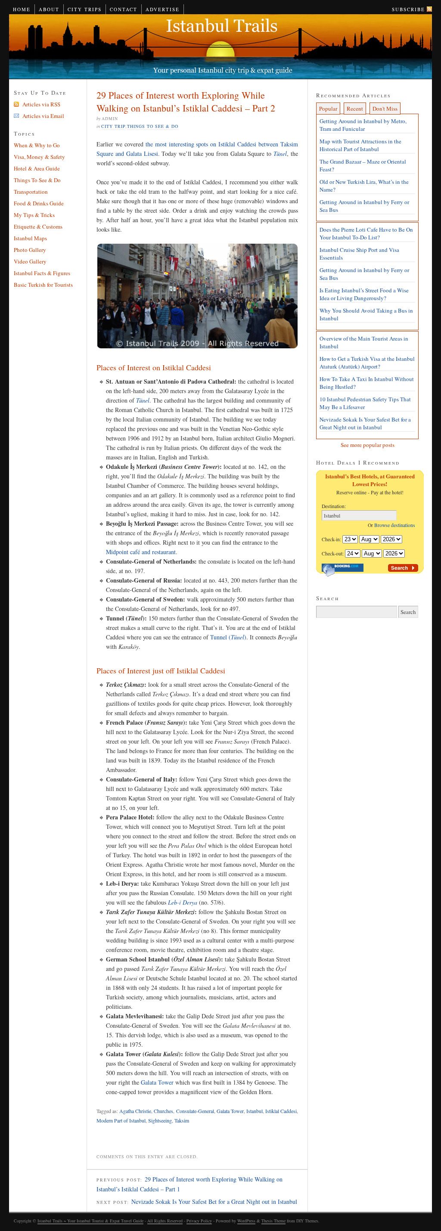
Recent (355, 108)
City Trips (85, 9)
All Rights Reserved (165, 1221)
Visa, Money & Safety (39, 157)
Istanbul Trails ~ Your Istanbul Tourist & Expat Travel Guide (220, 47)
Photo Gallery (30, 250)
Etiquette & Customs (38, 226)
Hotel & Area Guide (37, 168)
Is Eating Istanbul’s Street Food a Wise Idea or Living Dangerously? (364, 294)
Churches (163, 1110)
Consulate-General (195, 1110)
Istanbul (254, 1110)
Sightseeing (160, 1120)
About (49, 9)
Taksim (181, 1120)
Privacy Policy (199, 1221)
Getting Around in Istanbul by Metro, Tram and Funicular (363, 125)
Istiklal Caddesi (281, 1110)
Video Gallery (30, 261)
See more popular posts (367, 445)
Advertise (163, 9)
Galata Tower (157, 1082)
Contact (123, 9)
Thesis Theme (273, 1221)
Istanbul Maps (30, 238)
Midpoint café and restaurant (141, 552)
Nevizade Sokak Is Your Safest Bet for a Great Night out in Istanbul (214, 1201)
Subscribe (408, 9)
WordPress (246, 1221)
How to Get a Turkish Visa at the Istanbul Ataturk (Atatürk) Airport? (367, 362)
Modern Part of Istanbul (121, 1120)
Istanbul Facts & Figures (42, 273)
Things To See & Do (152, 126)
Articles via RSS (41, 104)
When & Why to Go (37, 145)
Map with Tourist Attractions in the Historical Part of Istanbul (360, 145)
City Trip (113, 126)
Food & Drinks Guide (39, 203)
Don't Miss (385, 108)
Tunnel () (228, 637)
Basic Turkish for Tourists (43, 284)
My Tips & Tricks (34, 215)
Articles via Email (43, 116)
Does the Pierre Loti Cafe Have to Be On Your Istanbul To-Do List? (366, 233)
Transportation (31, 191)
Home (22, 9)
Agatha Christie (135, 1110)
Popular (328, 108)
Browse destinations (396, 525)
